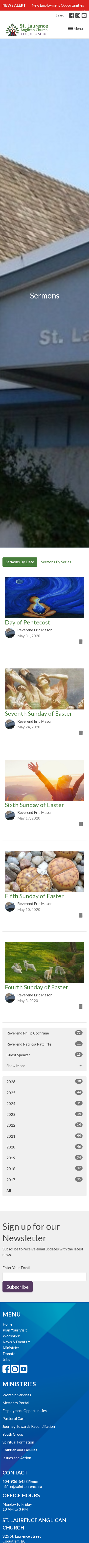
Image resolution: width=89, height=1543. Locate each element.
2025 (43, 1092)
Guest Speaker (43, 1054)
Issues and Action (16, 1458)
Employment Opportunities (24, 1410)
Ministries (11, 1347)
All (8, 1190)
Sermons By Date (20, 562)
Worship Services (16, 1395)
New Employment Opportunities (58, 5)
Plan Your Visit (15, 1330)
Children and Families (19, 1450)
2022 (43, 1125)
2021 (43, 1136)
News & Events (15, 1342)
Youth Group (12, 1434)
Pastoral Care (13, 1418)
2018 (43, 1168)
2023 (43, 1114)
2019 (43, 1157)
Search (61, 15)
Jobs (6, 1359)
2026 (43, 1081)
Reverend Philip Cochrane (43, 1033)
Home (7, 1324)
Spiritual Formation (18, 1442)
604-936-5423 (15, 1481)
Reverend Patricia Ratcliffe (43, 1044)
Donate (9, 1353)
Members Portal (15, 1403)
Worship (10, 1336)
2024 (43, 1103)
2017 (43, 1179)
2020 (43, 1147)
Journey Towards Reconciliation (28, 1426)
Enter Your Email (16, 1267)
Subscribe (17, 1287)
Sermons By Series (56, 562)
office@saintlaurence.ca (22, 1486)
